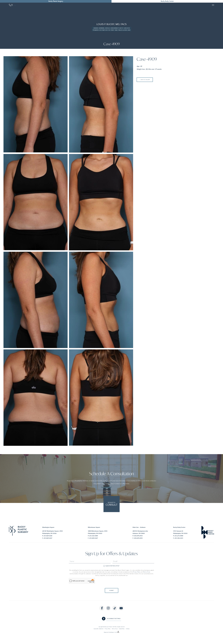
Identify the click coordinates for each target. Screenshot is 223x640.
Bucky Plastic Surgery (55, 1)
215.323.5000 (93, 536)
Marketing (111, 632)
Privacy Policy (136, 572)
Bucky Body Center (167, 1)
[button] (111, 618)
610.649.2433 (138, 536)
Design (105, 632)
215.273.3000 (179, 536)
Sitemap (127, 628)
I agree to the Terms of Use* (112, 566)
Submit (111, 590)
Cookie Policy (121, 628)
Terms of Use (146, 572)
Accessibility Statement (98, 628)
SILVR (115, 632)
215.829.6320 (48, 536)
